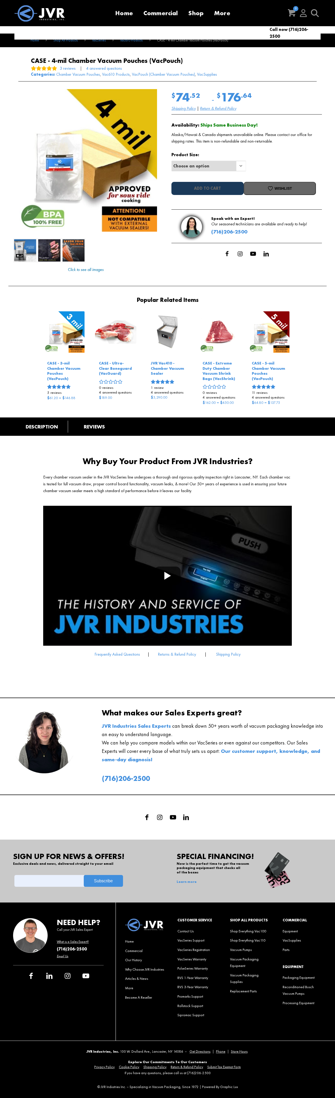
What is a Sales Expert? (73, 941)
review (157, 387)
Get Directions (199, 1051)
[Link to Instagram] (240, 254)
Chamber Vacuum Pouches (78, 74)
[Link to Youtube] (253, 254)
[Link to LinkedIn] (266, 254)
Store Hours (239, 1051)
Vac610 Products (116, 74)
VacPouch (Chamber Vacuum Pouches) (163, 74)
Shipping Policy (183, 108)
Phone (220, 1051)
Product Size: (185, 154)
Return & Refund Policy (218, 108)
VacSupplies (207, 74)
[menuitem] (124, 13)
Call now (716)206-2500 (289, 33)
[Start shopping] (292, 13)
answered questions (115, 392)
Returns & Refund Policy (177, 654)
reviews (54, 392)
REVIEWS (94, 426)
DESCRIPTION (42, 426)
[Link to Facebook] (227, 254)
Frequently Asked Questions (117, 654)
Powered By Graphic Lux (220, 1087)
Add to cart (207, 188)
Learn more (187, 882)
